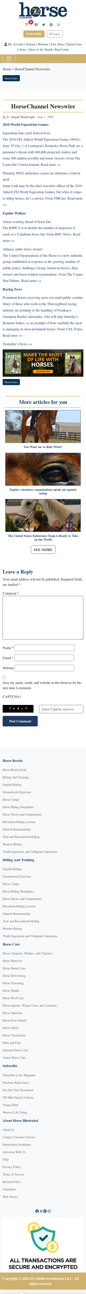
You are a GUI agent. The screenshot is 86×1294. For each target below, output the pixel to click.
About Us (9, 1130)
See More (43, 549)
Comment (11, 593)
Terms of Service (13, 1174)
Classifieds (9, 1189)
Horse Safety (11, 1028)
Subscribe (34, 34)
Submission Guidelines (17, 1144)
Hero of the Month (40, 49)
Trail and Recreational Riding (21, 837)
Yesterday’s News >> (17, 344)
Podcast (30, 44)
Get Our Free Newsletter (18, 1090)
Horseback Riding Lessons (19, 822)
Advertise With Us (14, 1152)
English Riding (12, 784)
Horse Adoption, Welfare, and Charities (27, 953)
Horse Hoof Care (13, 998)
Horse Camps (11, 799)
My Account (15, 44)
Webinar (43, 44)
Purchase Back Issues (16, 1082)
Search (56, 34)
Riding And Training (16, 777)
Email (8, 657)
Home (7, 69)
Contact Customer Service (19, 1137)
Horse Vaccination (14, 1035)
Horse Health (11, 990)
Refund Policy (12, 1182)
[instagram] (58, 25)
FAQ (5, 1159)
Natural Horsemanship (16, 829)
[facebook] (36, 25)
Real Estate (62, 49)
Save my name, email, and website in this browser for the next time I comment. (42, 685)
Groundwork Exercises (17, 792)
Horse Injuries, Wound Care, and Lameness (30, 1005)
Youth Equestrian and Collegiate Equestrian (30, 852)
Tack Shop (57, 44)
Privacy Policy (12, 1167)
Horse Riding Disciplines (18, 807)
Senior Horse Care (14, 1057)
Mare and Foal (12, 1043)
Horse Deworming (14, 976)
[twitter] (43, 25)
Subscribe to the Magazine (19, 1075)
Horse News (11, 78)
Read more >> (31, 280)
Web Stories (10, 1197)
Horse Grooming (13, 983)
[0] (26, 24)
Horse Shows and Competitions (22, 814)
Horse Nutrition (12, 1013)
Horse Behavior (12, 961)
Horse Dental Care (14, 968)
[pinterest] (51, 25)
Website (8, 668)
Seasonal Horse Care (15, 1050)
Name (8, 647)
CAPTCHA (12, 696)
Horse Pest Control (14, 1020)
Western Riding (12, 844)
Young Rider (11, 1105)
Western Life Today (15, 1112)
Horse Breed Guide (14, 770)
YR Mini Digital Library (18, 1097)
